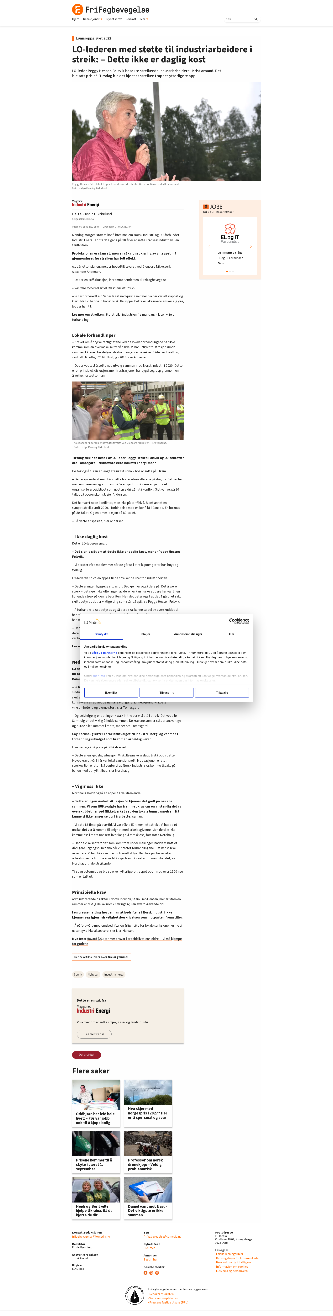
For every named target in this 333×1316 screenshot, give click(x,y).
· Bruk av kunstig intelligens (233, 1262)
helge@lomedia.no (83, 219)
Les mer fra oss (94, 1034)
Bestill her (150, 1259)
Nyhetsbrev (114, 19)
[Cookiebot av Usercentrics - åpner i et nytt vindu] (232, 621)
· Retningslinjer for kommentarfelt (238, 1258)
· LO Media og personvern (231, 1271)
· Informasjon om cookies (231, 1267)
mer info (99, 675)
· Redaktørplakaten (161, 1294)
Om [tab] (231, 634)
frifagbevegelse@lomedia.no (91, 1236)
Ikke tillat (111, 692)
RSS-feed (149, 1248)
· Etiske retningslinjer (229, 1254)
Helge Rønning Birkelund (92, 214)
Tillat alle (222, 692)
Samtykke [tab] (101, 634)
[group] (230, 246)
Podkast (130, 19)
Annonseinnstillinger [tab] (188, 634)
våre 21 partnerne (104, 652)
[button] (251, 246)
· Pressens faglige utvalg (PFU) (168, 1302)
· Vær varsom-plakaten (163, 1298)
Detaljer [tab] (145, 634)
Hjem (75, 19)
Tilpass (164, 692)
